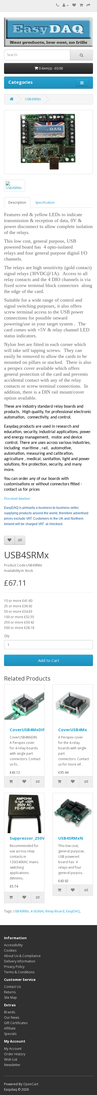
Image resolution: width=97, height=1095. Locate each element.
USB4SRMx (33, 99)
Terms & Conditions (19, 972)
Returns (10, 992)
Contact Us (12, 986)
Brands (9, 1012)
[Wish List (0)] (74, 5)
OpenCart (30, 1084)
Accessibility (13, 945)
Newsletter (12, 1065)
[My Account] (66, 5)
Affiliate (10, 1028)
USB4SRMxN (70, 838)
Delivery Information (19, 961)
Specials (10, 1033)
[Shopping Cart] (81, 5)
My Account (13, 1048)
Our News (11, 1017)
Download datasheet (17, 498)
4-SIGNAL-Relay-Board (47, 911)
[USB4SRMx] (48, 142)
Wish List (10, 1059)
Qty (6, 636)
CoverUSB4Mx (72, 729)
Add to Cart (48, 660)
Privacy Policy (14, 966)
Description (17, 202)
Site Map (10, 997)
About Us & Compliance (22, 956)
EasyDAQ (73, 911)
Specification (45, 202)
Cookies (10, 950)
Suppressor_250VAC (30, 838)
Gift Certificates (15, 1023)
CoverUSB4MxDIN (28, 729)
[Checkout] (88, 5)
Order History (14, 1054)
